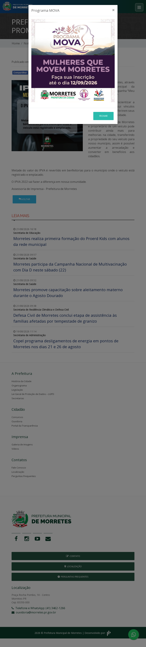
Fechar (103, 115)
